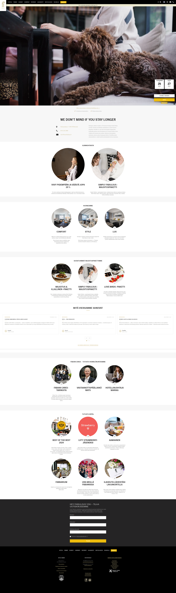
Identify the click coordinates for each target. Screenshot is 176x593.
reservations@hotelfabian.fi (88, 562)
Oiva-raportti (61, 572)
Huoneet (20, 2)
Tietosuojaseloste (88, 575)
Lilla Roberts (114, 564)
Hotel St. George (115, 562)
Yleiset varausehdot (61, 568)
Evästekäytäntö (88, 573)
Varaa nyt (63, 2)
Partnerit (33, 2)
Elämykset (27, 2)
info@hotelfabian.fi (66, 134)
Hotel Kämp (114, 560)
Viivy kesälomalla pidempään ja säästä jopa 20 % (88, 5)
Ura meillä (56, 2)
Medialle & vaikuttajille (88, 568)
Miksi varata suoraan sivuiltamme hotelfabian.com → (88, 108)
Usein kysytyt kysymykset (61, 570)
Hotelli (10, 2)
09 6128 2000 (64, 131)
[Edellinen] (86, 338)
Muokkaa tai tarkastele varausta (61, 566)
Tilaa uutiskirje (61, 564)
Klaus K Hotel (114, 567)
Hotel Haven (114, 563)
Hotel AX (114, 568)
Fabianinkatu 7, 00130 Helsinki (69, 127)
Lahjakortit (40, 2)
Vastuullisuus (48, 2)
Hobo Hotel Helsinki (114, 565)
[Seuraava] (89, 338)
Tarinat (15, 2)
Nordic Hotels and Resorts (114, 557)
